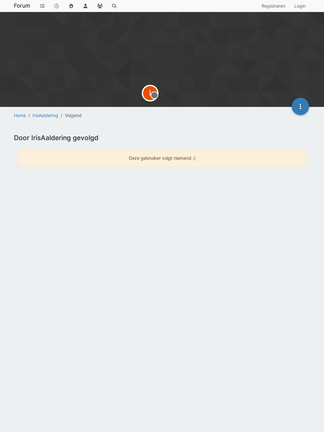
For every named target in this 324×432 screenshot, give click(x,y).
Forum (22, 5)
